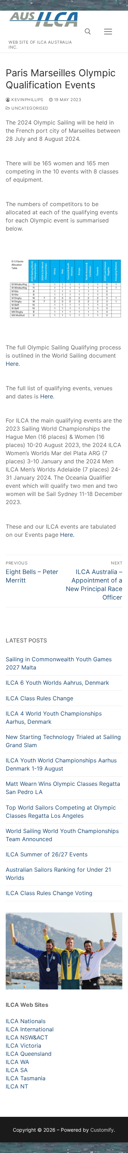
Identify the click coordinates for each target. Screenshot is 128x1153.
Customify (102, 1130)
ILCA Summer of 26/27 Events (46, 854)
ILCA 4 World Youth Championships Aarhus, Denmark (54, 717)
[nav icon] (108, 31)
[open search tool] (88, 31)
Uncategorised (29, 108)
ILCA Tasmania (26, 1078)
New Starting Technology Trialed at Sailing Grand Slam (63, 741)
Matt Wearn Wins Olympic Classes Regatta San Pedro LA (63, 787)
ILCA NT (17, 1086)
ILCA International (30, 1029)
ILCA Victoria (23, 1045)
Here (12, 363)
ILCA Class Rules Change (39, 698)
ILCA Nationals (26, 1021)
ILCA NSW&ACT (27, 1037)
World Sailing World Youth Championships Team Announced (62, 835)
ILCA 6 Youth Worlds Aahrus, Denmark (57, 682)
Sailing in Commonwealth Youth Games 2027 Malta (59, 663)
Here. (67, 534)
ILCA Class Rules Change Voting (49, 893)
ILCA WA (17, 1061)
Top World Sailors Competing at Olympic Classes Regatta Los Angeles (61, 811)
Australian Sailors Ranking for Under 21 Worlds (58, 873)
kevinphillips (26, 99)
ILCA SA (17, 1070)
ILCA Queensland (29, 1053)
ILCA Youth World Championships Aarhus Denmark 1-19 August (61, 764)
